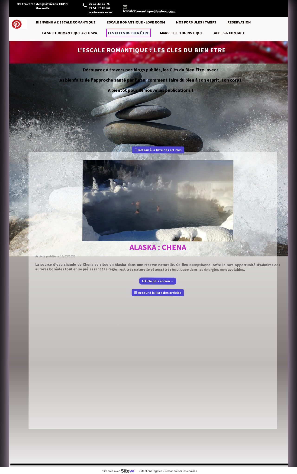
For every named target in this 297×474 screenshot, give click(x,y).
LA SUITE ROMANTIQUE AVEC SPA (69, 32)
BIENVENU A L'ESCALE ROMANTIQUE (66, 22)
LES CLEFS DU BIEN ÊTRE (128, 32)
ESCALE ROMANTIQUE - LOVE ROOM (136, 22)
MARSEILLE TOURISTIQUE (181, 32)
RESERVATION (239, 22)
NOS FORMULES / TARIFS (196, 22)
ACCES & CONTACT (229, 32)
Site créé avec (111, 471)
